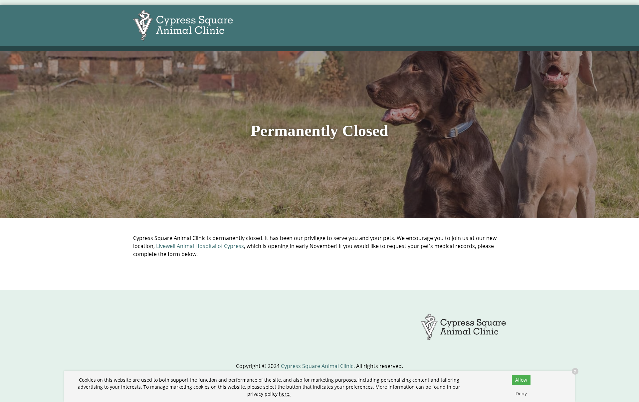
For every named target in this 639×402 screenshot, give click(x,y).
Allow (521, 380)
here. (285, 394)
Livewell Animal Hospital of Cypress (200, 246)
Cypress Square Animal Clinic (317, 366)
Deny (521, 393)
